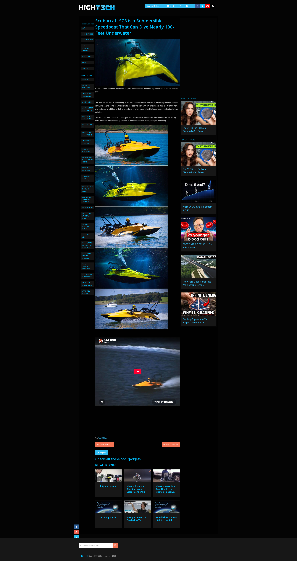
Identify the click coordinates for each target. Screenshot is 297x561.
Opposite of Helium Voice (86, 169)
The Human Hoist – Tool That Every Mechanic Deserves (165, 489)
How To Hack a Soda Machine (87, 134)
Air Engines (86, 80)
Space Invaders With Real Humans (87, 216)
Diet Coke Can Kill (87, 126)
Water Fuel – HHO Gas (86, 292)
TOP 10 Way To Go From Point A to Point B (87, 245)
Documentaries (87, 40)
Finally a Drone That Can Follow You (137, 518)
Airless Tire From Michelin (87, 87)
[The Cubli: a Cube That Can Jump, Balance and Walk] (137, 476)
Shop (172, 6)
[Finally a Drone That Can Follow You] (137, 507)
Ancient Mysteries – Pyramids (86, 48)
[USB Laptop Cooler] (108, 507)
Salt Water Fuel (87, 208)
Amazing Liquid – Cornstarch (87, 95)
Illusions (85, 68)
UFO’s (83, 28)
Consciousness (87, 34)
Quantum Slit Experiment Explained (86, 199)
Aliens (84, 62)
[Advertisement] (198, 58)
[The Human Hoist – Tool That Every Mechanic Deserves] (166, 476)
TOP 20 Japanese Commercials (86, 266)
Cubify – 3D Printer (107, 486)
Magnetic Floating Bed (86, 150)
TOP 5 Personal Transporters (87, 276)
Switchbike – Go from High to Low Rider (166, 518)
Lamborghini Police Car (86, 142)
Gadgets (102, 453)
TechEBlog (102, 438)
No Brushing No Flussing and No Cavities (87, 160)
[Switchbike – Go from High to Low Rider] (166, 507)
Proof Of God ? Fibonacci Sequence (87, 189)
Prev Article (105, 444)
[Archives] (187, 6)
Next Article (169, 444)
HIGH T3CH (85, 556)
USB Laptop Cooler (107, 517)
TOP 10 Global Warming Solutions (87, 256)
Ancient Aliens (87, 56)
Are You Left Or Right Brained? (87, 109)
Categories (153, 6)
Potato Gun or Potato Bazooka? (87, 178)
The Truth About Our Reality (86, 226)
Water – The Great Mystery (87, 284)
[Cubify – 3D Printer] (108, 476)
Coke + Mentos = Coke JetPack (87, 117)
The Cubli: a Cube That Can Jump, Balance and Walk (136, 489)
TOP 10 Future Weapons (87, 236)
